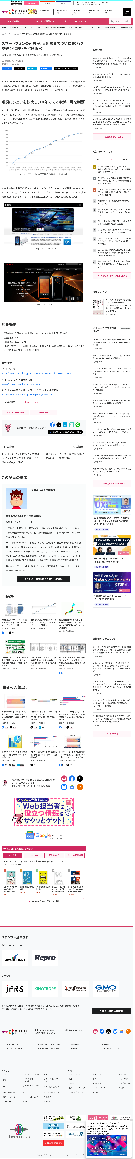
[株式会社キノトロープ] (45, 989)
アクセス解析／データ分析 (55, 27)
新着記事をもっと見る (114, 136)
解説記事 (122, 1074)
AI (32, 27)
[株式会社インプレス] (19, 1131)
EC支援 (97, 4)
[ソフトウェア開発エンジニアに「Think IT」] (76, 1119)
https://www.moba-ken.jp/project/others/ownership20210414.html (37, 373)
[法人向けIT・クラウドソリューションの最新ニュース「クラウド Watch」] (53, 1127)
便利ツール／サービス (77, 1088)
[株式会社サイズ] (75, 989)
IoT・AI (90, 2)
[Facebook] (72, 778)
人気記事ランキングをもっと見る (114, 275)
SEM (26, 1101)
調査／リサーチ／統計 (106, 27)
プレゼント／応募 (125, 1083)
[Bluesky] (115, 1031)
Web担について (94, 11)
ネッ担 (29, 786)
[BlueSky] (64, 787)
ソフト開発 (84, 2)
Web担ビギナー (44, 11)
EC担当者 (48, 3)
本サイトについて (14, 1044)
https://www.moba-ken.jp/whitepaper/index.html (27, 394)
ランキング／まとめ (76, 1092)
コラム (71, 1083)
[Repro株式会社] (45, 958)
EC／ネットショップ (31, 1097)
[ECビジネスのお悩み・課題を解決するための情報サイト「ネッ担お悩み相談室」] (53, 1144)
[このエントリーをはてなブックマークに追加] (65, 424)
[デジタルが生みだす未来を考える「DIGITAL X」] (76, 1135)
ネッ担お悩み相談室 (41, 786)
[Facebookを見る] (102, 1031)
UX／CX (27, 1092)
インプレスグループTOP (110, 1048)
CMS (91, 27)
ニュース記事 (123, 1079)
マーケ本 (12, 855)
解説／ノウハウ (74, 1074)
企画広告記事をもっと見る (114, 483)
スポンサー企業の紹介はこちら (112, 1011)
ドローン (85, 4)
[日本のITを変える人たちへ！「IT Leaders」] (76, 1127)
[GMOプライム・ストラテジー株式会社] (106, 989)
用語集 (121, 1088)
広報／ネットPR (9, 1097)
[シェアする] (52, 424)
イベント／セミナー (100, 1088)
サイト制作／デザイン (77, 27)
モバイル (49, 1097)
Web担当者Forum (14, 12)
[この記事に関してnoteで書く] (71, 425)
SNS (38, 27)
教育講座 (92, 4)
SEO (4, 27)
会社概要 (74, 1048)
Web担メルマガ (62, 11)
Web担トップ (6, 34)
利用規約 (105, 1044)
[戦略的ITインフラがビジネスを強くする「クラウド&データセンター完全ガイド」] (53, 1119)
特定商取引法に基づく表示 (49, 1048)
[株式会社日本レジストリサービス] (15, 989)
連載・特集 (77, 11)
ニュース (16, 34)
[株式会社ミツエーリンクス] (15, 958)
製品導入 (64, 3)
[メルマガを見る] (95, 1031)
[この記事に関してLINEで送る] (77, 424)
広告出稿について (110, 11)
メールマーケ (7, 1101)
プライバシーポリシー (16, 1048)
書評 (94, 1079)
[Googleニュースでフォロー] (121, 1031)
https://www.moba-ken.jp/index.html (21, 383)
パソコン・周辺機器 (75, 855)
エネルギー (79, 4)
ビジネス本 (33, 855)
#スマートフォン (31, 402)
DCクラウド (97, 2)
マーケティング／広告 (18, 27)
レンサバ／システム (52, 1092)
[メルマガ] (64, 778)
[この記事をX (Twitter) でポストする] (58, 424)
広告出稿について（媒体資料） (50, 1044)
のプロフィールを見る (44, 579)
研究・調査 (105, 2)
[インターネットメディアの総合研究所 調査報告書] (120, 1119)
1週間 (112, 159)
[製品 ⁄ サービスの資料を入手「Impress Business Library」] (53, 1135)
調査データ (73, 1079)
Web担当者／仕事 (52, 1087)
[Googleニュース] (72, 787)
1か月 (125, 159)
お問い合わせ (76, 1044)
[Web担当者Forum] (14, 1032)
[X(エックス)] (80, 778)
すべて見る (114, 733)
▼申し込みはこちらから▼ (98, 1134)
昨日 (99, 159)
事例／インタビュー (100, 1074)
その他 (48, 1101)
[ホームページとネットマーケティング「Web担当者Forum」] (98, 1119)
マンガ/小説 (97, 1083)
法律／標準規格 (9, 1092)
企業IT (77, 2)
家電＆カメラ (54, 855)
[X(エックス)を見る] (108, 1031)
